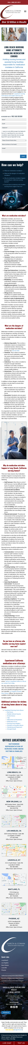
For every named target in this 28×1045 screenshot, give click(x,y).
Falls (8, 718)
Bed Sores (10, 712)
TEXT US (21, 1043)
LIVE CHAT (7, 1043)
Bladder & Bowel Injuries (14, 714)
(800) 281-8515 (15, 2)
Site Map (12, 1039)
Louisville (4, 967)
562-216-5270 (14, 1000)
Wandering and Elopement (14, 727)
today (12, 683)
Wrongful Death (11, 729)
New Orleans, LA (14, 802)
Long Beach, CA (14, 772)
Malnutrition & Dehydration (14, 719)
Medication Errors (12, 721)
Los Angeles (12, 691)
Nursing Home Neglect (13, 723)
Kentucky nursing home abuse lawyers (12, 978)
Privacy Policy (5, 1039)
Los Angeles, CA (14, 831)
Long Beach (17, 94)
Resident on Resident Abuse (15, 725)
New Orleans (5, 693)
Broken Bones (11, 716)
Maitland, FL (14, 889)
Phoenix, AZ (14, 919)
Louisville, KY (14, 860)
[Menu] (25, 11)
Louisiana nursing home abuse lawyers (12, 981)
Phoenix (19, 691)
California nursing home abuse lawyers (12, 975)
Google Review (18, 1029)
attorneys (18, 95)
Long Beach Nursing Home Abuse (14, 710)
